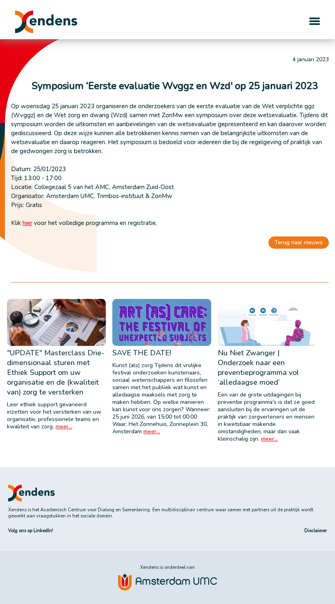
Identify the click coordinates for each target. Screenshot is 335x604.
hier (27, 223)
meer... (64, 426)
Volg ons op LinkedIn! (30, 531)
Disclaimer (315, 531)
